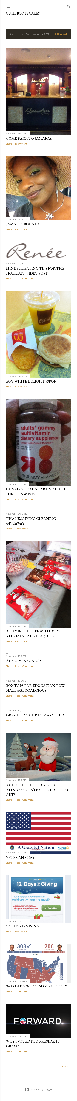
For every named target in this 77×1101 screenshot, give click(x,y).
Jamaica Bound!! (22, 224)
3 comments (22, 1051)
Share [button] (9, 143)
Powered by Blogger (41, 1089)
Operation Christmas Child (35, 715)
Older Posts (62, 1066)
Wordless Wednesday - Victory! (37, 986)
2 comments (22, 991)
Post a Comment (24, 278)
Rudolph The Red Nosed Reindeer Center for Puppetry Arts (37, 789)
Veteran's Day (20, 857)
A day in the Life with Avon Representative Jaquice (33, 633)
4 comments (22, 386)
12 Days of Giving (22, 926)
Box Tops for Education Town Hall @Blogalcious (36, 688)
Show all (61, 34)
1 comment (21, 143)
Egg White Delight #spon (31, 381)
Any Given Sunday (24, 660)
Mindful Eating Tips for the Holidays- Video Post (35, 271)
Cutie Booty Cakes (23, 13)
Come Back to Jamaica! (29, 138)
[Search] (69, 5)
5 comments (21, 528)
